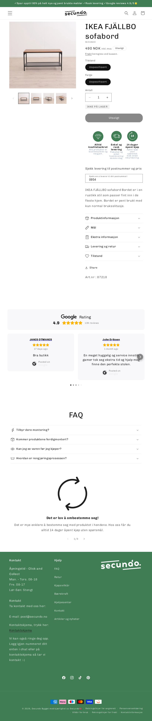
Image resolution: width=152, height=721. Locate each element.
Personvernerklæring (131, 708)
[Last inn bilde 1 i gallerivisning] (23, 98)
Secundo (36, 708)
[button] (126, 13)
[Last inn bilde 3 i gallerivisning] (48, 98)
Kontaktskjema (20, 630)
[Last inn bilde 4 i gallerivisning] (61, 98)
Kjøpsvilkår (62, 585)
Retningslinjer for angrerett (100, 708)
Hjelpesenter (63, 602)
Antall (88, 90)
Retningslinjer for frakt (104, 712)
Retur (58, 577)
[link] (72, 505)
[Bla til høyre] (72, 98)
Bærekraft (61, 593)
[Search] (139, 178)
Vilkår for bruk (80, 712)
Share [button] (94, 267)
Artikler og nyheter (67, 619)
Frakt (88, 54)
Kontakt (59, 610)
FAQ (57, 568)
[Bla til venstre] (13, 98)
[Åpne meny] (10, 13)
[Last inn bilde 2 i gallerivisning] (36, 98)
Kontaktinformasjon (132, 712)
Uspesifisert (100, 68)
